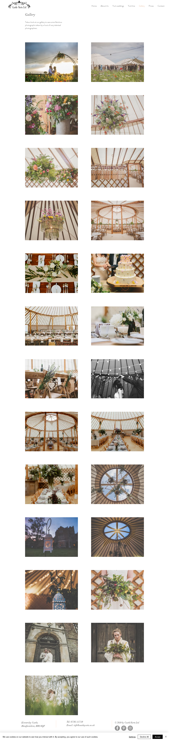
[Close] (165, 737)
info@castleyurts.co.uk (84, 725)
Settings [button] (132, 736)
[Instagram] (130, 728)
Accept (157, 736)
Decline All (144, 736)
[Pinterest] (123, 728)
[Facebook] (117, 728)
